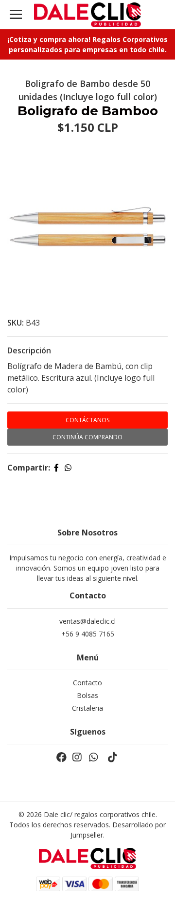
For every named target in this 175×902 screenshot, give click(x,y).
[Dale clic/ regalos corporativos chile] (87, 14)
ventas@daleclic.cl (87, 621)
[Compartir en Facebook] (56, 467)
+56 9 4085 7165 (87, 633)
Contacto (87, 682)
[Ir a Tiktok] (112, 759)
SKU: (15, 322)
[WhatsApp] (93, 759)
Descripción (29, 350)
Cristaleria (87, 708)
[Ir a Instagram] (76, 759)
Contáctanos (87, 420)
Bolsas (87, 695)
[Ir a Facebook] (61, 759)
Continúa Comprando (87, 437)
